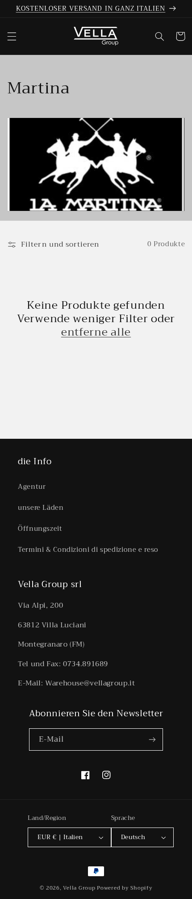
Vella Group (79, 887)
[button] (11, 36)
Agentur (32, 486)
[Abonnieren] (152, 739)
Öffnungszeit (40, 528)
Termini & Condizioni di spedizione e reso (88, 549)
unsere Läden (41, 507)
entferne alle (96, 332)
